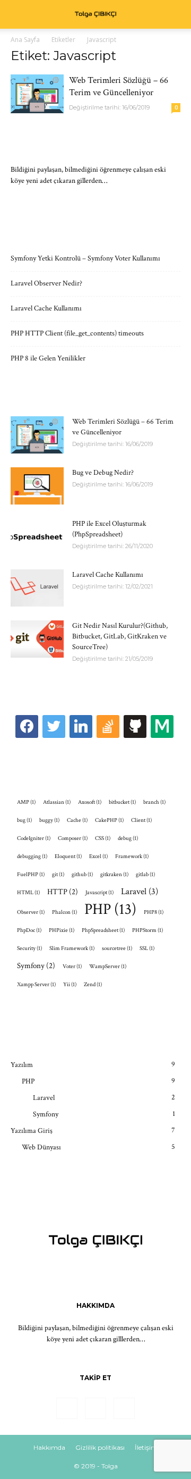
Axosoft (89, 802)
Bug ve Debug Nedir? (103, 472)
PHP (110, 909)
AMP (26, 802)
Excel (98, 856)
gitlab (145, 874)
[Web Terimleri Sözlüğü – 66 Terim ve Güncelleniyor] (37, 93)
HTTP (62, 892)
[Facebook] (66, 1408)
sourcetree (117, 948)
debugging (32, 856)
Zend (93, 984)
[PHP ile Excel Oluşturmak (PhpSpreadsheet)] (37, 537)
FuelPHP (31, 874)
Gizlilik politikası (100, 1447)
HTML (28, 892)
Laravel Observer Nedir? (46, 283)
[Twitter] (124, 1408)
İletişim (146, 1447)
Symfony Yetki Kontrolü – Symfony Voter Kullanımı (85, 258)
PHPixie (61, 930)
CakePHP (109, 820)
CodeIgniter (33, 838)
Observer (31, 912)
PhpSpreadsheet (103, 930)
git (58, 874)
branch (154, 802)
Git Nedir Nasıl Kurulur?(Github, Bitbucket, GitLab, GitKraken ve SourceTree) (120, 636)
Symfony (36, 966)
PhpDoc (29, 930)
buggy (49, 820)
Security (29, 948)
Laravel (139, 891)
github (82, 874)
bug (24, 820)
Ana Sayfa (25, 39)
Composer (73, 838)
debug (128, 838)
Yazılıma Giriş (32, 1131)
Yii (69, 984)
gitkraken (114, 874)
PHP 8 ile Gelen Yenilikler (48, 358)
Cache (77, 820)
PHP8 (153, 912)
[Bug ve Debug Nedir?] (37, 486)
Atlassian (57, 802)
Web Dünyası (41, 1147)
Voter (72, 966)
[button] (176, 14)
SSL (147, 948)
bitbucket (122, 802)
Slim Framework (71, 948)
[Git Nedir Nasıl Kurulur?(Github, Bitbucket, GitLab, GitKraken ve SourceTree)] (37, 639)
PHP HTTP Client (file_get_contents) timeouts (77, 333)
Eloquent (68, 856)
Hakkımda (49, 1447)
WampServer (107, 966)
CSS (102, 838)
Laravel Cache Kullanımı (46, 308)
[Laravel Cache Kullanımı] (37, 588)
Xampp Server (36, 984)
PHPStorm (147, 930)
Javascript (99, 892)
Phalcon (64, 912)
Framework (132, 856)
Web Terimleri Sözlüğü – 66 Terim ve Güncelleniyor (118, 86)
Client (141, 820)
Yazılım (22, 1065)
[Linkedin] (95, 1408)
